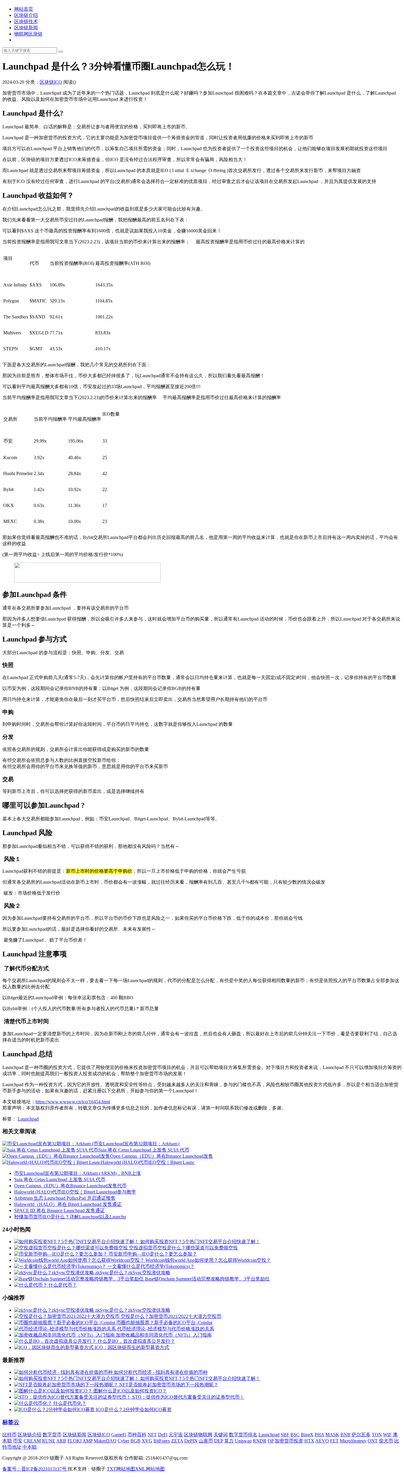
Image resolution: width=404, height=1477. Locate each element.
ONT (373, 1440)
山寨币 (206, 1440)
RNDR (259, 1440)
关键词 (221, 1434)
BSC (295, 1434)
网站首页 (23, 9)
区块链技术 (26, 21)
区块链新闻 (26, 27)
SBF (285, 1434)
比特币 (9, 1434)
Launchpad (28, 1118)
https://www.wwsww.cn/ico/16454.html (72, 1101)
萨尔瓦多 (361, 1434)
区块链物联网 (198, 1434)
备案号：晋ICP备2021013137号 (35, 1468)
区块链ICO (51, 82)
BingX (307, 1434)
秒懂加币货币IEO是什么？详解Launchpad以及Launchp (70, 1216)
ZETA (177, 1440)
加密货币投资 (289, 1440)
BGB (135, 1440)
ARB (61, 1440)
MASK (332, 1434)
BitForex (161, 1440)
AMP (88, 1440)
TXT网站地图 (121, 1468)
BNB (345, 1434)
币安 (17, 1440)
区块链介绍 (26, 15)
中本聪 (29, 1447)
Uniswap (243, 1440)
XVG (147, 1440)
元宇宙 (176, 1434)
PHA (319, 1434)
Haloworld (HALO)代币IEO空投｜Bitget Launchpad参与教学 (75, 1191)
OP (271, 1440)
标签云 (10, 1422)
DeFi (162, 1434)
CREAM (32, 1440)
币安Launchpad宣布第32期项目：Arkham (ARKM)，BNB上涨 (77, 1173)
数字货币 (52, 1434)
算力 (229, 1440)
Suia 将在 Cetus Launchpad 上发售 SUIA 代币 (59, 1179)
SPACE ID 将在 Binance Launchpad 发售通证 (59, 1210)
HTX (309, 1440)
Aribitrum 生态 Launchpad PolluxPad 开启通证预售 (64, 1198)
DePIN (191, 1440)
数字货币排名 (243, 1434)
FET (334, 1440)
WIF (387, 1434)
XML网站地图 (150, 1468)
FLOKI (74, 1440)
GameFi (118, 1434)
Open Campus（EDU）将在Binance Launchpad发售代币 (70, 1185)
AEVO (322, 1440)
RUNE (48, 1440)
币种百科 (136, 1434)
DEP (218, 1440)
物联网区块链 (28, 33)
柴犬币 (386, 1440)
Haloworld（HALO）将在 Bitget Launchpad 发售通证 (68, 1204)
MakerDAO (105, 1440)
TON (377, 1434)
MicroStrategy (353, 1440)
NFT (152, 1434)
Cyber (123, 1440)
